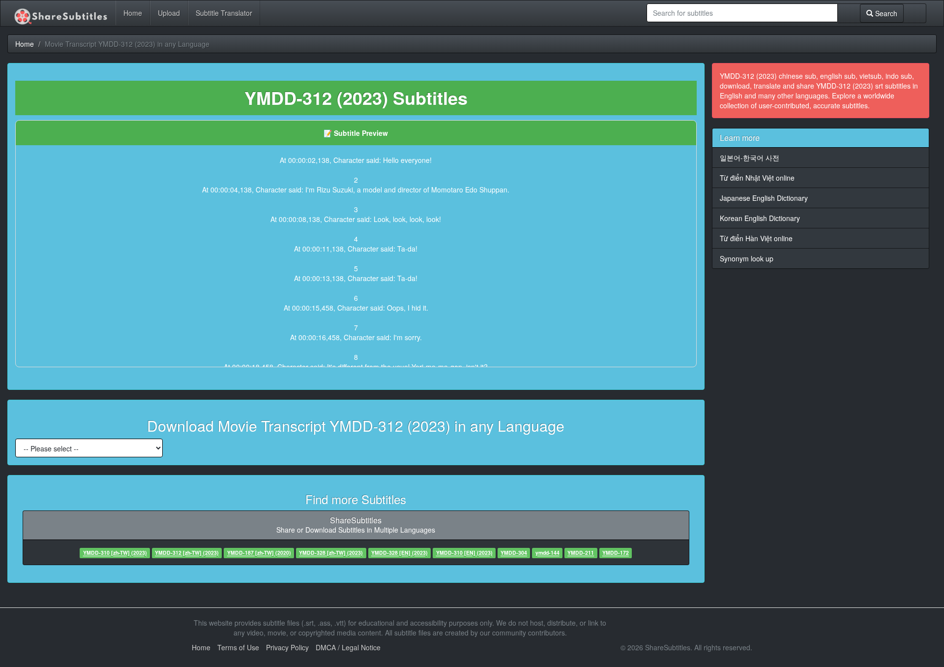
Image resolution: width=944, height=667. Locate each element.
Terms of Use (238, 647)
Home (132, 13)
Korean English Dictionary (760, 218)
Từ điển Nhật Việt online (757, 178)
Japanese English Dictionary (764, 198)
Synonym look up (746, 258)
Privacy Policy (287, 647)
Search (885, 13)
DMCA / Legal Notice (348, 647)
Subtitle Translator (224, 13)
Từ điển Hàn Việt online (756, 238)
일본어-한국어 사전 (749, 157)
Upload (169, 13)
